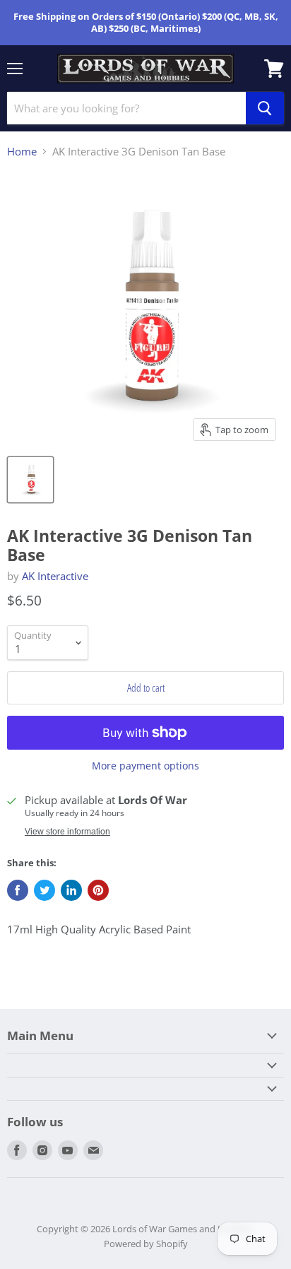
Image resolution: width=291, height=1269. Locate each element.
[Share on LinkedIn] (71, 890)
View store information (67, 832)
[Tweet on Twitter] (44, 890)
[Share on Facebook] (17, 890)
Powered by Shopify (146, 1243)
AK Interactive (55, 576)
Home (22, 152)
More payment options (145, 766)
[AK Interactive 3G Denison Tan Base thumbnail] (30, 479)
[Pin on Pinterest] (98, 890)
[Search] (265, 108)
